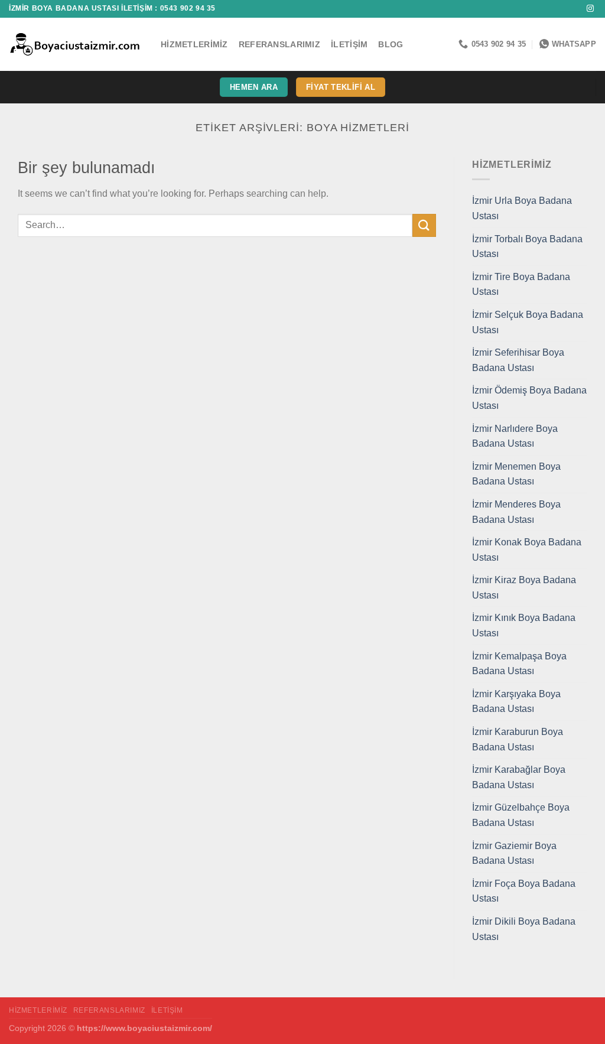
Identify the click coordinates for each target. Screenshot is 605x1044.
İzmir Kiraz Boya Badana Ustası (524, 587)
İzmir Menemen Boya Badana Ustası (516, 474)
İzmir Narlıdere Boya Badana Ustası (515, 436)
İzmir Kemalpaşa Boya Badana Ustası (519, 664)
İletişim (349, 44)
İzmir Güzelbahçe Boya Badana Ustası (521, 815)
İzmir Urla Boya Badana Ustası (522, 208)
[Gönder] (424, 225)
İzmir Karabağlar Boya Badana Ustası (518, 777)
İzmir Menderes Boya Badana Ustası (516, 512)
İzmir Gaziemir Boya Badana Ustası (514, 853)
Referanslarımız (279, 44)
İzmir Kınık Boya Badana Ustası (523, 625)
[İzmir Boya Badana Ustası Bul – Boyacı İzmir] (76, 44)
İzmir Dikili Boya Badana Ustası (523, 929)
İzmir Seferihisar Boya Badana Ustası (518, 360)
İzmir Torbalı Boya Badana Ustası (527, 246)
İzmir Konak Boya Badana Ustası (526, 549)
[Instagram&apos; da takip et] (590, 9)
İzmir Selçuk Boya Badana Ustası (527, 322)
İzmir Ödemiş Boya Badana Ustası (529, 398)
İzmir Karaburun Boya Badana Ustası (517, 739)
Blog (390, 44)
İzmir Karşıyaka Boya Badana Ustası (516, 701)
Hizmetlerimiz (194, 44)
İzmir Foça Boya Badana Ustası (523, 891)
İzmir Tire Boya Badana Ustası (521, 284)
